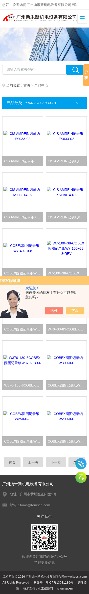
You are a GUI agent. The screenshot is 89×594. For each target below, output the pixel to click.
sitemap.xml (65, 588)
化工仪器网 (45, 588)
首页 (26, 85)
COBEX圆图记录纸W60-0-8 (23, 329)
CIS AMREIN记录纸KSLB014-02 (23, 217)
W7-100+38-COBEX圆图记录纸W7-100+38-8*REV (67, 273)
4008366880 (81, 463)
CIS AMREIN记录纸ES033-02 (67, 161)
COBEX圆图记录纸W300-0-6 (67, 385)
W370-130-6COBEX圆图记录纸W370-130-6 (23, 385)
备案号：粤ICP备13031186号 (53, 582)
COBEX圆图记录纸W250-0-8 (23, 441)
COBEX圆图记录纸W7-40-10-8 (23, 273)
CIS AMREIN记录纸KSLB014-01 (67, 217)
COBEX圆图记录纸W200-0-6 (67, 441)
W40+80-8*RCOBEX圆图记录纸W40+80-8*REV (67, 329)
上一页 (33, 462)
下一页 (56, 462)
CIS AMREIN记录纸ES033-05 (23, 161)
